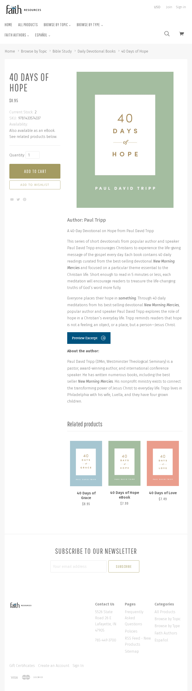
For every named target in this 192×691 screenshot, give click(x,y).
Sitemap (132, 651)
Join (169, 7)
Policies (131, 631)
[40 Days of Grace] (86, 464)
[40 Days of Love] (162, 463)
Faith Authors (16, 35)
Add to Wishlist (34, 185)
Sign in (181, 7)
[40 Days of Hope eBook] (124, 463)
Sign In (78, 665)
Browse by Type (89, 24)
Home (8, 24)
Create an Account (53, 665)
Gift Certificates (22, 665)
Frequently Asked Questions (134, 618)
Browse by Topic (56, 24)
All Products (28, 24)
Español (41, 35)
